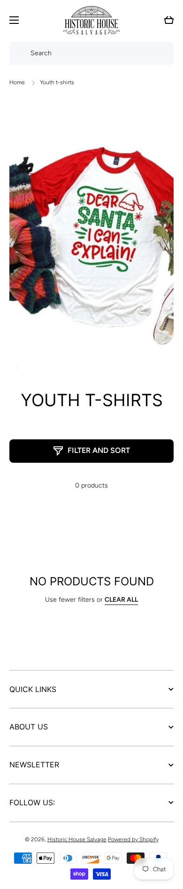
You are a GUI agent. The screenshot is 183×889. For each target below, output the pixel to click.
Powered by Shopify (133, 839)
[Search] (17, 53)
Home (17, 82)
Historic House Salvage (77, 839)
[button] (169, 20)
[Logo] (91, 20)
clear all (121, 600)
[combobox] (91, 53)
